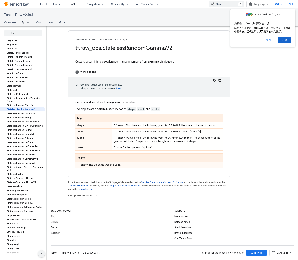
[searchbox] (23, 33)
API (73, 4)
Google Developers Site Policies (124, 185)
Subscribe (256, 252)
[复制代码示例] (220, 80)
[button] (149, 72)
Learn (56, 4)
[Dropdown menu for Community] (128, 4)
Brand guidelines (183, 233)
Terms (54, 252)
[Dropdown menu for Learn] (64, 4)
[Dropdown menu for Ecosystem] (104, 4)
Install (43, 4)
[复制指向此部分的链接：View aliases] (99, 72)
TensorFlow (81, 39)
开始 (284, 39)
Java (50, 22)
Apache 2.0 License (78, 185)
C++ (38, 22)
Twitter (54, 227)
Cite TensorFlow (183, 238)
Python (26, 22)
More (62, 22)
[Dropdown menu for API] (79, 4)
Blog (53, 216)
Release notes (182, 222)
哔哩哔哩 (55, 233)
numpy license (85, 189)
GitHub (279, 4)
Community (117, 4)
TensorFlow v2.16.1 (18, 15)
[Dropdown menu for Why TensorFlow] (159, 4)
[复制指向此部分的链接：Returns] (89, 158)
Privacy (65, 252)
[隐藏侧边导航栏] (41, 253)
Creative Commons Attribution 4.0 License (162, 182)
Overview (10, 22)
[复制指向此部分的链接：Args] (85, 118)
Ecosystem (93, 4)
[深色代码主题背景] (214, 80)
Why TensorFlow (145, 4)
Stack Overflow (182, 227)
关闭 (268, 39)
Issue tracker (181, 216)
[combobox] (226, 4)
